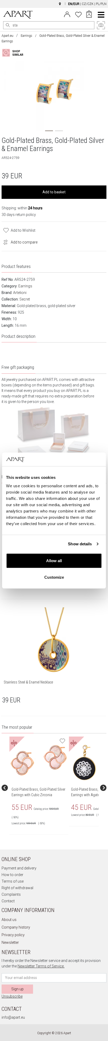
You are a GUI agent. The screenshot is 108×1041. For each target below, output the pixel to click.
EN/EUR (73, 4)
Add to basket (54, 192)
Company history (16, 927)
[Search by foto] (17, 52)
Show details (80, 544)
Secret (24, 299)
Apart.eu (7, 36)
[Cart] (89, 15)
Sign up (17, 989)
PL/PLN (101, 4)
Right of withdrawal (17, 888)
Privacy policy (13, 935)
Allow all (54, 560)
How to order (12, 875)
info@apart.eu (13, 1017)
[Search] (8, 25)
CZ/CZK (88, 4)
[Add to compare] (4, 242)
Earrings (26, 36)
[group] (39, 788)
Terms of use (13, 881)
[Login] (67, 14)
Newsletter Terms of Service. (41, 966)
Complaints (11, 894)
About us (9, 920)
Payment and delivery (19, 868)
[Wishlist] (78, 14)
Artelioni (19, 293)
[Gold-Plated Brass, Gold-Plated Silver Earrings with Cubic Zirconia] (38, 760)
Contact (8, 901)
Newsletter (10, 942)
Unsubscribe (12, 996)
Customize (54, 577)
